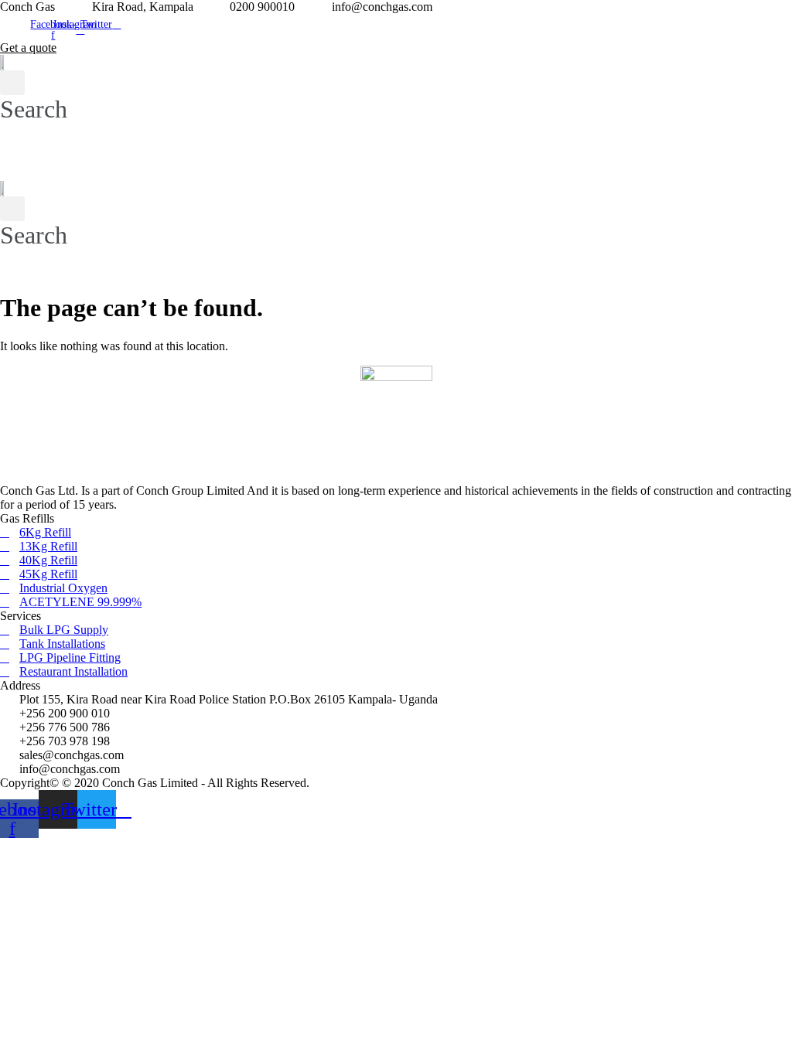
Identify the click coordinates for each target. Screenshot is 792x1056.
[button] (316, 166)
